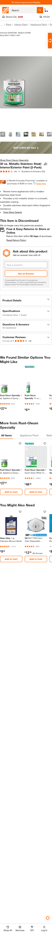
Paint (8, 24)
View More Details (12, 212)
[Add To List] (40, 164)
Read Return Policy (16, 240)
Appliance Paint (38, 24)
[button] (26, 300)
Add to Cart (11, 491)
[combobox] (23, 10)
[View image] (2, 134)
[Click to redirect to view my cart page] (46, 10)
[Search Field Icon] (40, 10)
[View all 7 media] (49, 134)
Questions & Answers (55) (33, 171)
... (1, 25)
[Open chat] (50, 40)
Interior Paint (20, 24)
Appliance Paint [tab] (29, 435)
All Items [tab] (6, 435)
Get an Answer (26, 273)
